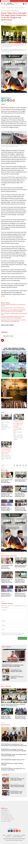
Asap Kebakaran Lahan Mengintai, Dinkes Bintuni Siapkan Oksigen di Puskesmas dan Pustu (17, 671)
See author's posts (8, 336)
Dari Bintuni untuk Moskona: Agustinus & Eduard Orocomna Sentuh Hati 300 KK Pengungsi (12, 317)
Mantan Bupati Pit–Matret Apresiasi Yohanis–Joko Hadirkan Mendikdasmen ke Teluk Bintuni (17, 792)
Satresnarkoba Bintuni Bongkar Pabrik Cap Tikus (13, 759)
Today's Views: (4, 813)
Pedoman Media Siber (17, 836)
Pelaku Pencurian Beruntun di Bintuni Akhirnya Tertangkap (12, 764)
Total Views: (4, 821)
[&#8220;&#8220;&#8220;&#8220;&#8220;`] (6, 417)
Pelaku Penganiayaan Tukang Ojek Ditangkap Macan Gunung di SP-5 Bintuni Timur (13, 755)
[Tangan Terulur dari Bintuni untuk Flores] (5, 678)
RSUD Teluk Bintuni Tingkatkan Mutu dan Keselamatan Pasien (14, 314)
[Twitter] (11, 100)
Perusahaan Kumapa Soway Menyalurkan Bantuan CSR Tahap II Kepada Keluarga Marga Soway (6, 451)
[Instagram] (8, 100)
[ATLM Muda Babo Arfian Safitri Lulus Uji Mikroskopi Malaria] (7, 475)
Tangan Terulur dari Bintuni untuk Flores (16, 677)
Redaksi (5, 22)
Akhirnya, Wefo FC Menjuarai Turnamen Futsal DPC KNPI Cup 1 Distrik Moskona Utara (13, 705)
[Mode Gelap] (24, 4)
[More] (13, 100)
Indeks (4, 835)
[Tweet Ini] (17, 465)
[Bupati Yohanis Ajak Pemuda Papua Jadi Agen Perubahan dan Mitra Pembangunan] (5, 786)
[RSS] (19, 831)
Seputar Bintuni (14, 10)
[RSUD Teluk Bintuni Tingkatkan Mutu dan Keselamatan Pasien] (21, 489)
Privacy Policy (16, 835)
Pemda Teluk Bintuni (6, 10)
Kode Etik (9, 835)
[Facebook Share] (14, 465)
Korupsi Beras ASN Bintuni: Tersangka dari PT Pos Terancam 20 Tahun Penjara (13, 769)
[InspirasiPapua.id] (10, 4)
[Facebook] (2, 100)
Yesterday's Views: (5, 815)
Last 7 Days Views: (5, 817)
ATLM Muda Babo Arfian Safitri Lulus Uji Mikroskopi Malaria (13, 305)
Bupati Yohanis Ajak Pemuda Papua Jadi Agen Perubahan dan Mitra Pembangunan (17, 786)
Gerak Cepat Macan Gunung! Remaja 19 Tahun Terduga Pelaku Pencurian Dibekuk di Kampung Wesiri (14, 745)
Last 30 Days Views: (6, 819)
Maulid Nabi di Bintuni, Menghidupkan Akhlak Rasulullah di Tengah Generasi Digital (12, 665)
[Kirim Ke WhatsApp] (26, 465)
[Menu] (2, 4)
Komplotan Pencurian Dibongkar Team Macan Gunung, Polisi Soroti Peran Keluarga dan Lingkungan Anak (13, 750)
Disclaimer (8, 836)
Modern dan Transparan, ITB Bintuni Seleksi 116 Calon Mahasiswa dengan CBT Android (17, 779)
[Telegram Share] (23, 465)
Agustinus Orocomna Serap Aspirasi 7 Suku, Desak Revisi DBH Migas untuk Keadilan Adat (13, 320)
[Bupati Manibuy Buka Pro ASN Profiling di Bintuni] (21, 475)
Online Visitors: (4, 811)
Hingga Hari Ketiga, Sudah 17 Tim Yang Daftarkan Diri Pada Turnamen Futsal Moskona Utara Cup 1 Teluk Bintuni (6, 717)
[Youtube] (17, 831)
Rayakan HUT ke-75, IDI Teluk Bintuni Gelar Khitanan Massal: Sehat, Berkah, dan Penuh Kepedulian (13, 310)
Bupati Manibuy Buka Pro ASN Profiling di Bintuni (12, 308)
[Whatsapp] (5, 100)
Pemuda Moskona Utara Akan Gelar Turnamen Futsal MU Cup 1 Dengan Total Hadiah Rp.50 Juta (20, 717)
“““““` (2, 420)
